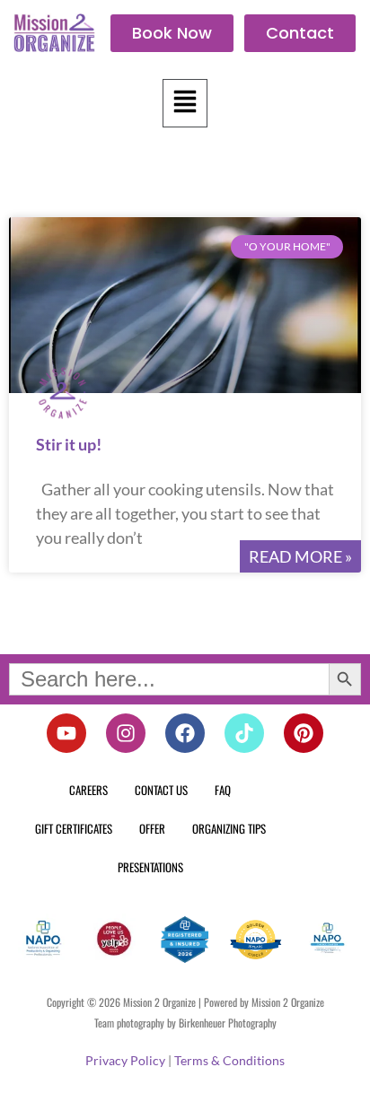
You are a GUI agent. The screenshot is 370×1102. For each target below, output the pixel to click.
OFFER (152, 828)
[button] (185, 103)
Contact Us (161, 790)
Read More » (300, 556)
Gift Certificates (73, 828)
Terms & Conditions (229, 1060)
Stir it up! (68, 444)
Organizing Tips (229, 828)
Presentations (150, 867)
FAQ (223, 790)
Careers (88, 790)
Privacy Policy (125, 1060)
